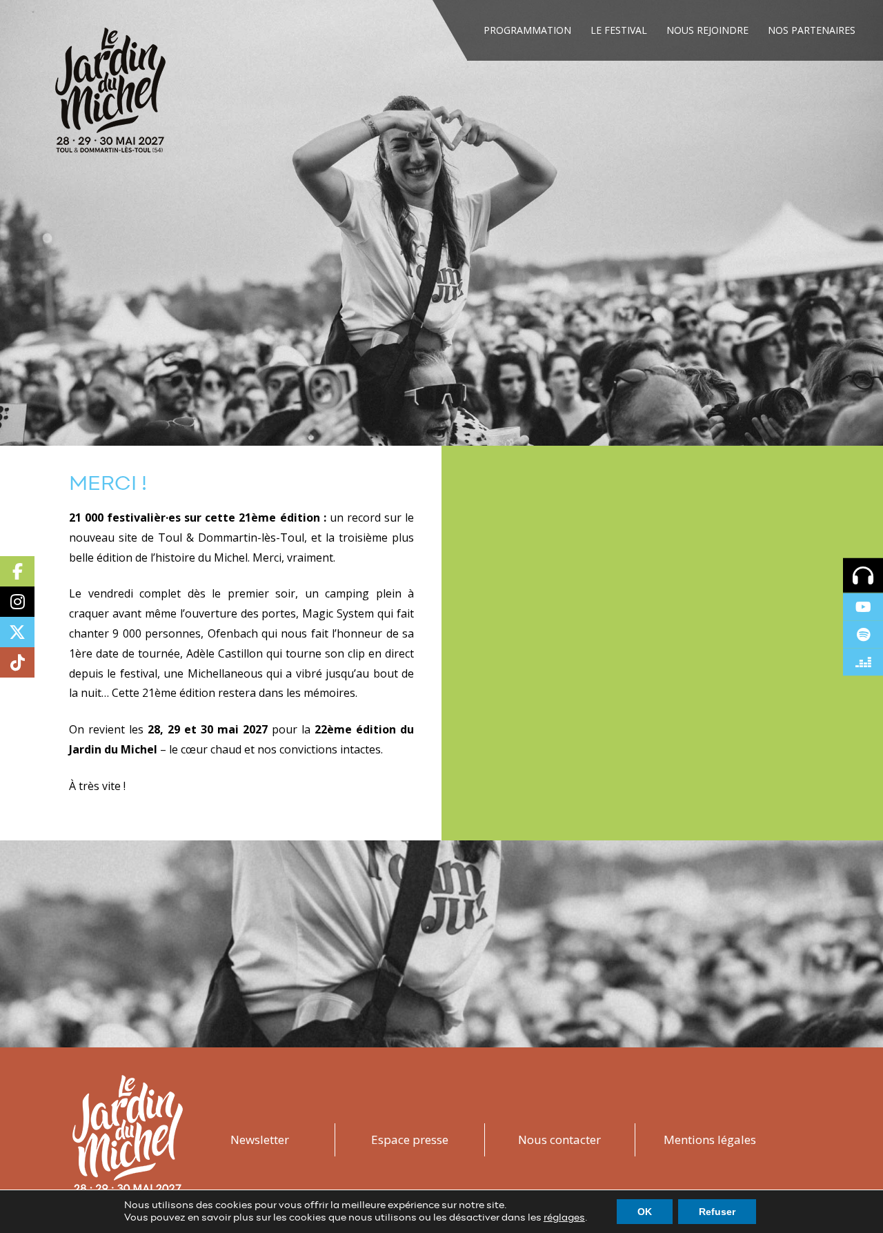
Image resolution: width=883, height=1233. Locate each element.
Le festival (619, 30)
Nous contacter (559, 1139)
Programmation (527, 30)
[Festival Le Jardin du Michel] (110, 95)
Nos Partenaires (811, 30)
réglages (564, 1218)
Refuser (717, 1211)
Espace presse (409, 1139)
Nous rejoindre (707, 30)
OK (644, 1211)
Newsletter (259, 1139)
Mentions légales (710, 1139)
